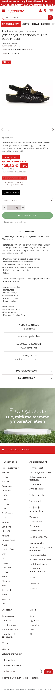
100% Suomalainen (29, 348)
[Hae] (50, 17)
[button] (9, 43)
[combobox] (27, 17)
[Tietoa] (45, 11)
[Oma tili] (40, 11)
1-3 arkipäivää (29, 329)
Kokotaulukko (12, 192)
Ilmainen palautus (28, 336)
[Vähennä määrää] (4, 207)
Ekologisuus (29, 355)
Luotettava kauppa (28, 343)
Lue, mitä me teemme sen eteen (28, 359)
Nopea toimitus (28, 324)
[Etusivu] (16, 11)
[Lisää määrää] (23, 207)
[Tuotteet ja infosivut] (4, 10)
